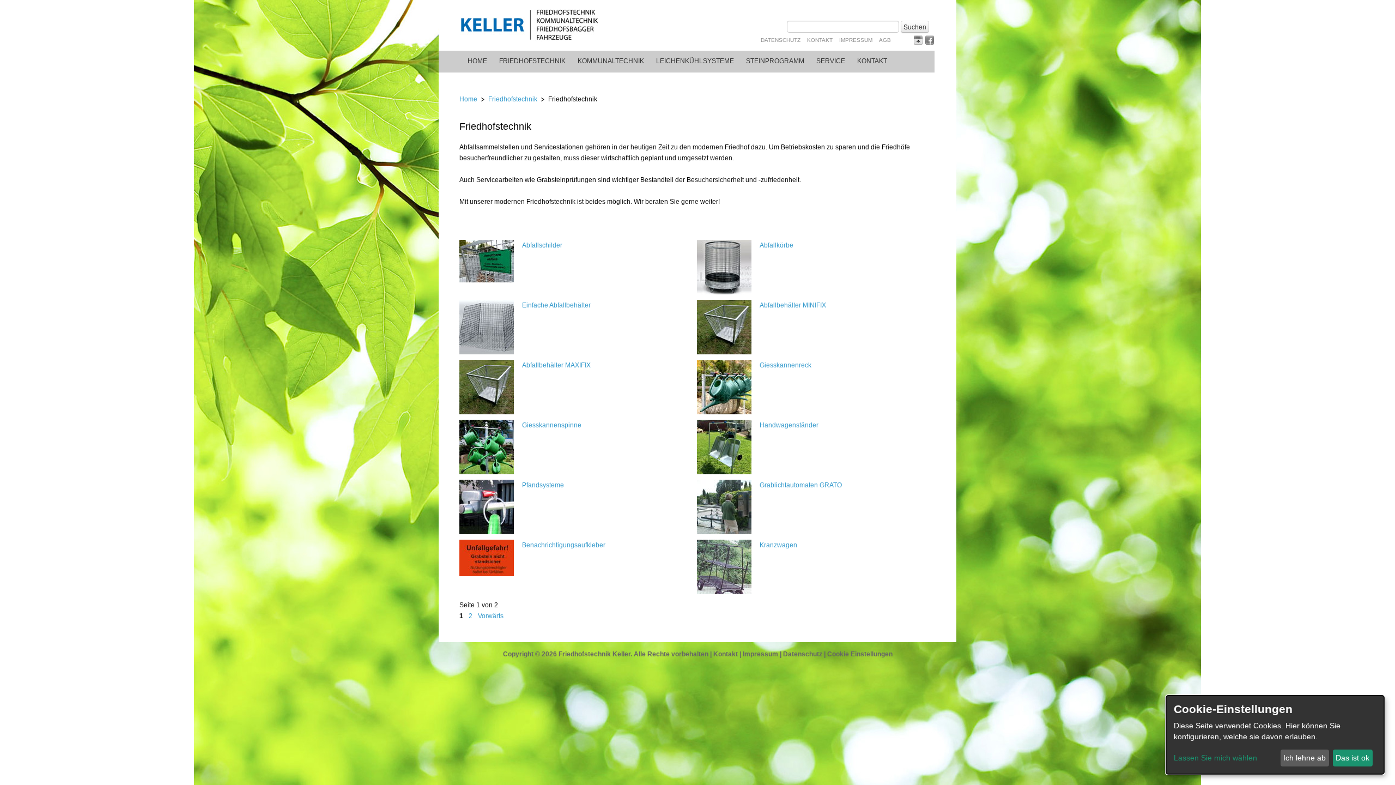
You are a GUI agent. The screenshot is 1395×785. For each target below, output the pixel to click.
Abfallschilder (542, 245)
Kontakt (820, 40)
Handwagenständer (789, 425)
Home (477, 61)
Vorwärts (491, 616)
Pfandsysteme (543, 485)
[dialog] (1275, 735)
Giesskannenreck (785, 365)
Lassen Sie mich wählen (1215, 757)
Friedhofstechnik (532, 61)
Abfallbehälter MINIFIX (793, 305)
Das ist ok (1352, 757)
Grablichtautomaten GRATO (801, 485)
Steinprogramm (775, 61)
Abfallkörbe (776, 245)
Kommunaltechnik (611, 61)
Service (830, 61)
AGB (885, 40)
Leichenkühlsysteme (695, 61)
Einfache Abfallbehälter (556, 305)
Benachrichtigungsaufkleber (563, 545)
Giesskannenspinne (551, 425)
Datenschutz (780, 40)
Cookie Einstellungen (860, 654)
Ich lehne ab (1304, 757)
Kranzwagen (778, 545)
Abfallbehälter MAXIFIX (556, 365)
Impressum (855, 40)
